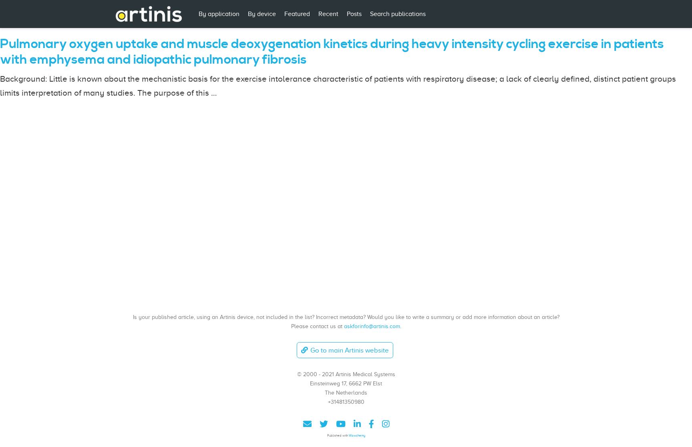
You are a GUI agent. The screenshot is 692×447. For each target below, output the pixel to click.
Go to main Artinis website (349, 350)
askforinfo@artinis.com (372, 326)
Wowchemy (357, 435)
